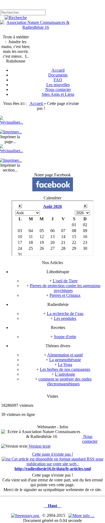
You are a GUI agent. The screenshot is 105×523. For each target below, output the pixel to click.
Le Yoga (65, 364)
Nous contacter (89, 439)
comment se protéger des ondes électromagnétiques (65, 381)
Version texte (39, 446)
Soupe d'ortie (65, 336)
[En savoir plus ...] (81, 515)
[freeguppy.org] (25, 515)
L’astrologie (65, 374)
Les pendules (65, 318)
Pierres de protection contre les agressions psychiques (65, 288)
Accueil (37, 103)
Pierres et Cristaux (65, 295)
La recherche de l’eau (65, 313)
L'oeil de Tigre (65, 281)
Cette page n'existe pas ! (52, 454)
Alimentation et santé (65, 355)
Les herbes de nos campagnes (65, 369)
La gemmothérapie (65, 359)
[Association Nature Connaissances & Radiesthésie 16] (35, 27)
